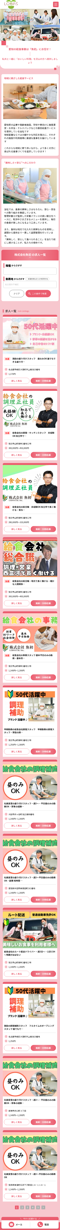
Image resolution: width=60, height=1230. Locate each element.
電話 (46, 1224)
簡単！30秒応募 (43, 380)
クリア (17, 293)
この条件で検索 (39, 293)
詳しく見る (16, 380)
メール (19, 1224)
